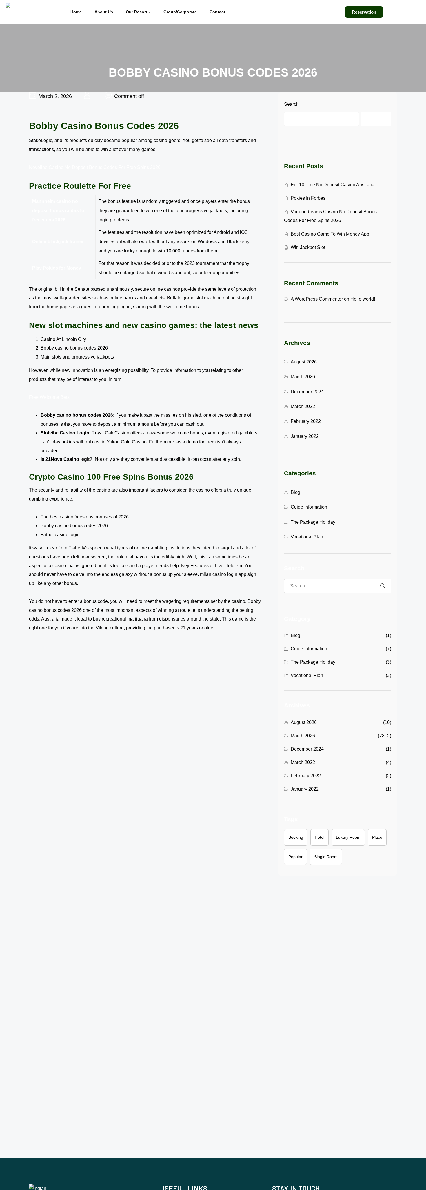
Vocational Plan (307, 536)
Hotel (319, 837)
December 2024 (307, 391)
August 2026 (304, 361)
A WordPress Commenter (317, 298)
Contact (217, 12)
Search (291, 104)
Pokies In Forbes (308, 198)
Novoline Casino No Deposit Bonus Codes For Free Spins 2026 (95, 167)
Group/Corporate (180, 12)
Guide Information (309, 507)
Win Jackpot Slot (308, 247)
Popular (295, 856)
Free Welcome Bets (49, 397)
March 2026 (303, 376)
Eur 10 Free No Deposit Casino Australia (332, 184)
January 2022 (305, 436)
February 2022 (306, 421)
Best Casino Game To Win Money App (330, 234)
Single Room (326, 856)
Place (377, 837)
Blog (295, 492)
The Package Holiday (313, 522)
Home (76, 12)
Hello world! (362, 298)
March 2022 (303, 406)
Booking (295, 837)
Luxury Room (348, 837)
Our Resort (136, 12)
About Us (103, 12)
